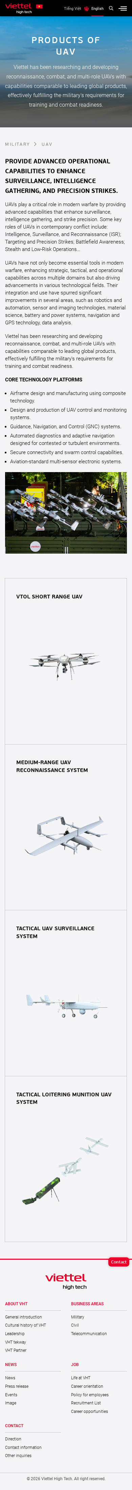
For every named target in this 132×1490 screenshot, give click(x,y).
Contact (119, 1262)
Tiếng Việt (72, 8)
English (97, 8)
